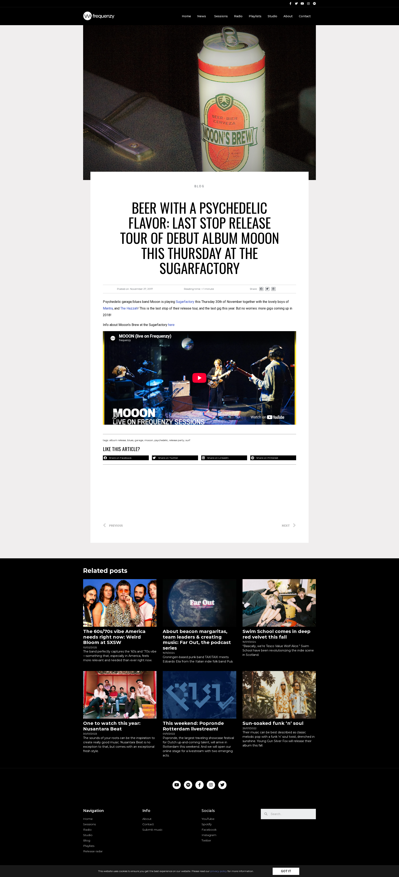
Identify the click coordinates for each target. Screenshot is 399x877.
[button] (286, 871)
